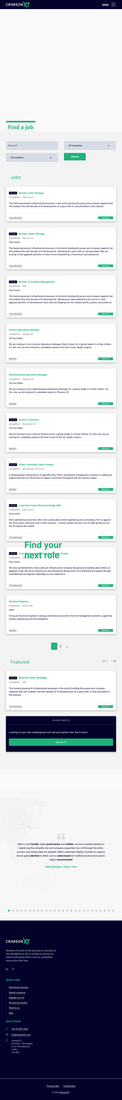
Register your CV (16, 997)
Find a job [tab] (20, 127)
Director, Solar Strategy (31, 193)
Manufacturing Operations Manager (28, 374)
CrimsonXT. (64, 1092)
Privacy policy (53, 1086)
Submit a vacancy (17, 992)
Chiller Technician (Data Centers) (36, 464)
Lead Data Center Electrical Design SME (40, 505)
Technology (15, 218)
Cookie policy (69, 1086)
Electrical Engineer (19, 601)
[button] (9, 911)
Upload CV (61, 742)
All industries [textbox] (75, 145)
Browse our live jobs (18, 1002)
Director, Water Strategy (31, 233)
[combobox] (90, 145)
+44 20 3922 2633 (19, 1029)
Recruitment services (18, 987)
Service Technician (29, 419)
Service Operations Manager (24, 329)
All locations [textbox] (17, 157)
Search (75, 156)
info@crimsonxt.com (21, 1035)
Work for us (14, 1008)
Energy (13, 359)
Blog (11, 1013)
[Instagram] (13, 969)
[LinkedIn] (7, 969)
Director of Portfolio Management (37, 281)
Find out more (106, 218)
